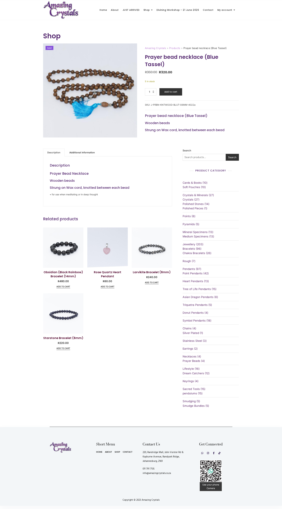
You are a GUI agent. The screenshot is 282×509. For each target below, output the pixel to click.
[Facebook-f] (213, 453)
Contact (208, 10)
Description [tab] (53, 152)
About (115, 10)
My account (224, 10)
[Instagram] (208, 453)
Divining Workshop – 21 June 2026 (178, 10)
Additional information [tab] (82, 152)
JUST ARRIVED (131, 10)
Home (103, 10)
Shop (146, 10)
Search (187, 150)
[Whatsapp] (202, 453)
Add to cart (170, 91)
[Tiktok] (219, 453)
